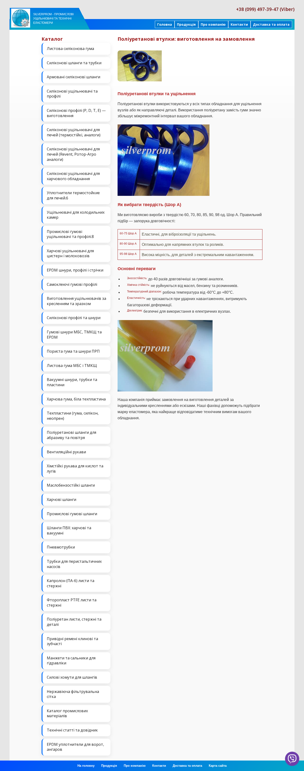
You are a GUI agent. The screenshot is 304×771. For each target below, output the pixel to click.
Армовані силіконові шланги (73, 76)
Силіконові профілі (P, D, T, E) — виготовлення (76, 113)
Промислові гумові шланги (72, 513)
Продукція (186, 24)
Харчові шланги (61, 499)
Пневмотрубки (61, 547)
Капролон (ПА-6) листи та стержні (70, 583)
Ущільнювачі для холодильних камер (75, 215)
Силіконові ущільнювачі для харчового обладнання (73, 176)
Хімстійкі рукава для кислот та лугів (75, 468)
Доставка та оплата (271, 24)
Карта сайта (218, 765)
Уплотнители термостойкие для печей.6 (73, 195)
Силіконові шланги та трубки (74, 62)
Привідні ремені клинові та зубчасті (72, 641)
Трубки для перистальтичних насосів (74, 564)
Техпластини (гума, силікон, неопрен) (73, 415)
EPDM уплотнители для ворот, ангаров (75, 747)
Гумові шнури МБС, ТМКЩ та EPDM (74, 334)
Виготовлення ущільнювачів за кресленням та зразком (76, 301)
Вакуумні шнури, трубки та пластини (72, 382)
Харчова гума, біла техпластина (76, 399)
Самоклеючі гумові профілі (72, 284)
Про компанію (213, 24)
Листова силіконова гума (70, 48)
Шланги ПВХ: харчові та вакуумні (69, 530)
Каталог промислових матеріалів (67, 713)
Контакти (239, 24)
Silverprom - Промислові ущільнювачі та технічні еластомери (53, 19)
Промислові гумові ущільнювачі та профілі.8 (70, 234)
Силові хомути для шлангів (72, 677)
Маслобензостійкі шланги (71, 485)
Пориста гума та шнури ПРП (73, 351)
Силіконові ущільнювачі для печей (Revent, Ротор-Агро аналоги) (73, 154)
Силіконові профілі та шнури (73, 317)
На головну (86, 765)
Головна (164, 24)
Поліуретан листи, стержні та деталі (74, 622)
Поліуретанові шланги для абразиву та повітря (71, 435)
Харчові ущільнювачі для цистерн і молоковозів (70, 253)
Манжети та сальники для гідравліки (71, 660)
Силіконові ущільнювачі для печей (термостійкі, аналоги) (73, 132)
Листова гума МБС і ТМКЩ (72, 365)
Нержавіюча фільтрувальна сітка (73, 694)
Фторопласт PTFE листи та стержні (71, 602)
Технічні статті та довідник (72, 730)
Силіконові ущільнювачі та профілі (72, 94)
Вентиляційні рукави (66, 452)
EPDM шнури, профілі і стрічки (75, 270)
